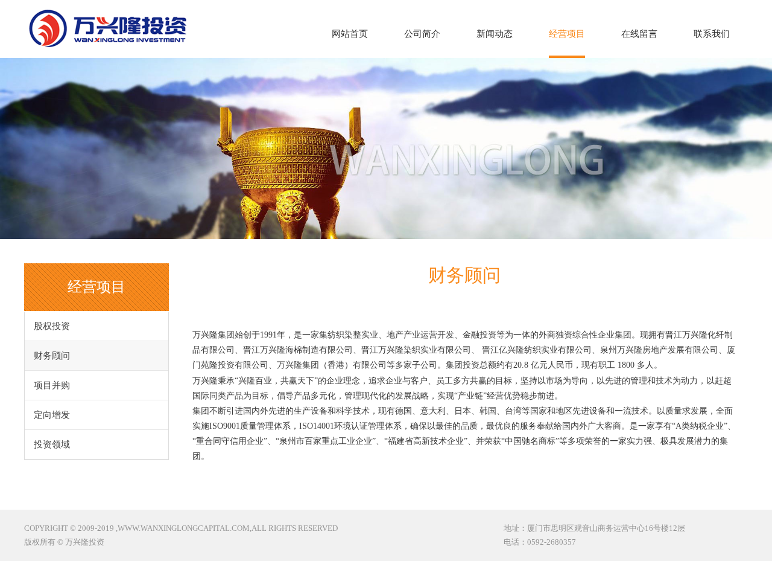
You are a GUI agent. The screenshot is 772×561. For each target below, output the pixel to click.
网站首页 (350, 34)
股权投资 (52, 326)
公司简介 (422, 34)
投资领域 (52, 444)
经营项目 (567, 34)
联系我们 (712, 34)
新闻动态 (494, 34)
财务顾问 (52, 356)
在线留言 (639, 34)
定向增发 (52, 415)
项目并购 (52, 385)
